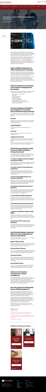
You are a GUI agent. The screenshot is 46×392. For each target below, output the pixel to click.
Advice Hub (38, 6)
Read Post (28, 342)
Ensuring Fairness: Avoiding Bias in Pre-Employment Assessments (16, 340)
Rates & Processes (32, 6)
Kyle (12, 346)
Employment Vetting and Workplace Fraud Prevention (16, 361)
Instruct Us (26, 6)
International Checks (14, 6)
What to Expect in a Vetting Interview (28, 339)
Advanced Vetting (4, 383)
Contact (43, 6)
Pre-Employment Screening (5, 6)
